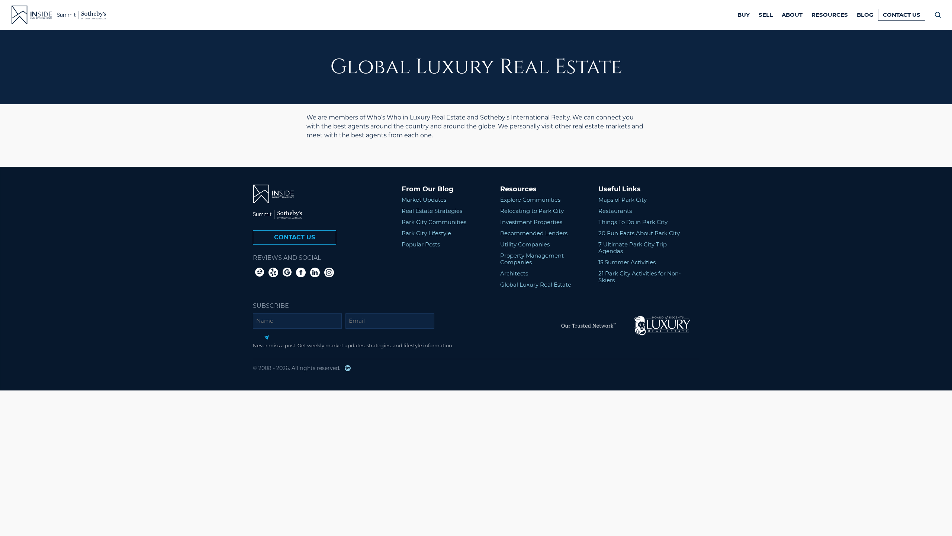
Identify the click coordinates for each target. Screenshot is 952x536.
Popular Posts (421, 244)
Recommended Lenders (533, 233)
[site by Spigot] (348, 368)
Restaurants (615, 210)
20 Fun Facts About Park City (639, 233)
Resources (829, 14)
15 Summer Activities (627, 262)
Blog (865, 14)
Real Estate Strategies (432, 210)
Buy (743, 14)
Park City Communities (434, 222)
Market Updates (424, 199)
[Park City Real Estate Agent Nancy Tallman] (27, 15)
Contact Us (901, 14)
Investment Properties (531, 222)
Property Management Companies (532, 259)
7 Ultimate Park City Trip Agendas (632, 248)
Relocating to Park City (532, 210)
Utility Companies (525, 244)
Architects (514, 273)
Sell (766, 14)
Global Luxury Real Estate (535, 284)
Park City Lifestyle (426, 233)
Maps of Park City (622, 199)
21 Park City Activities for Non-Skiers (639, 277)
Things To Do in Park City (633, 222)
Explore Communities (530, 199)
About (792, 14)
